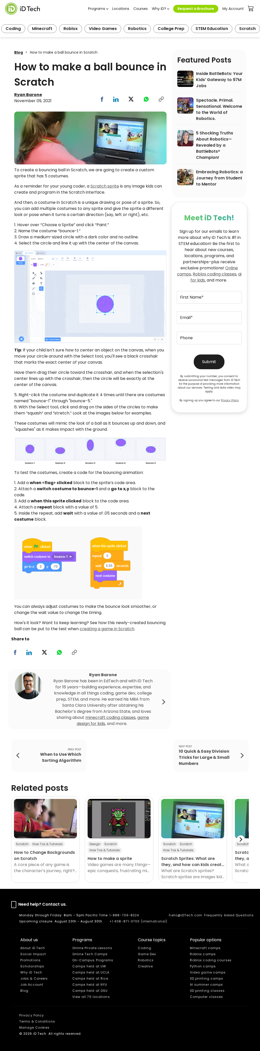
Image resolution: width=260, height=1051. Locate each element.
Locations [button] (120, 8)
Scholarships (32, 966)
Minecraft (42, 29)
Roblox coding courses (211, 960)
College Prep (171, 29)
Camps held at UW (89, 966)
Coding (13, 29)
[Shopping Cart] (251, 8)
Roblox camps (203, 954)
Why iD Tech (31, 972)
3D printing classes (207, 990)
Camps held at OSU (90, 990)
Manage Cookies (34, 1027)
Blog (18, 52)
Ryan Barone (28, 95)
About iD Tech (32, 948)
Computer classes (206, 997)
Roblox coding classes (214, 274)
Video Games (103, 29)
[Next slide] (241, 839)
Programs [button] (96, 8)
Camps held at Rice (90, 978)
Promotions (30, 960)
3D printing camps (206, 978)
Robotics (137, 29)
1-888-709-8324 (124, 915)
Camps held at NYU (89, 984)
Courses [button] (140, 8)
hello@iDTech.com (185, 915)
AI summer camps (206, 984)
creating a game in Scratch (107, 629)
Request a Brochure (195, 8)
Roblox (70, 29)
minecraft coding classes (110, 717)
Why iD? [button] (159, 8)
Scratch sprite (104, 186)
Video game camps (208, 972)
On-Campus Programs (92, 960)
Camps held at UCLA (91, 972)
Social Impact (33, 954)
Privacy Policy (230, 400)
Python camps (203, 966)
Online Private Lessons (92, 948)
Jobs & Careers (34, 978)
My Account (233, 8)
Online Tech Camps (90, 954)
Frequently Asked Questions (229, 915)
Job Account (31, 984)
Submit (209, 362)
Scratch (247, 29)
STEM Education (212, 29)
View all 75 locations (91, 997)
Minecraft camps (205, 948)
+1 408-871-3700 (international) (138, 921)
